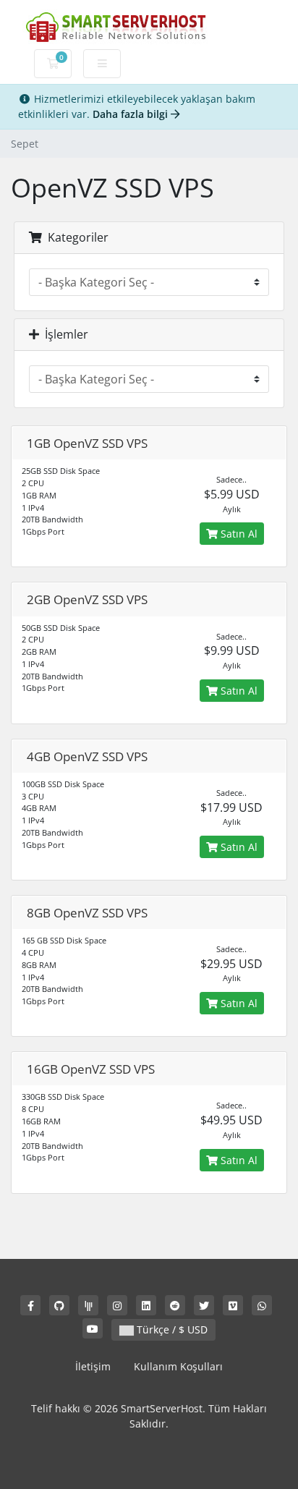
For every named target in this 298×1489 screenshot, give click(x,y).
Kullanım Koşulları (178, 1366)
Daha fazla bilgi (132, 114)
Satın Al (237, 533)
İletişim (93, 1366)
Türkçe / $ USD (171, 1329)
